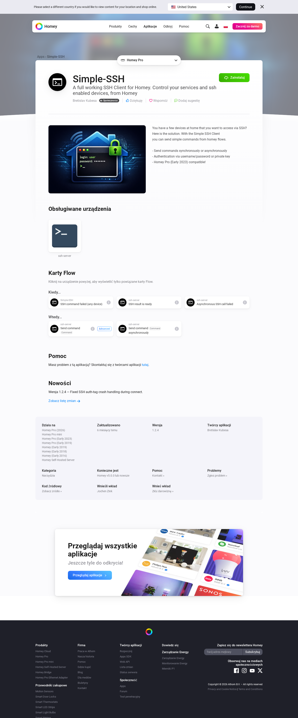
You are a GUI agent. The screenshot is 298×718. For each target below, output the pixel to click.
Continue (245, 7)
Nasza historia (86, 656)
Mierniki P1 (168, 668)
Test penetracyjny (130, 696)
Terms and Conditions (250, 689)
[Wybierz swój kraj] (225, 26)
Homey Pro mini (44, 661)
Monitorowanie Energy (174, 663)
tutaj (145, 365)
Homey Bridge (43, 672)
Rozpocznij (126, 651)
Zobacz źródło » (52, 491)
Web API (125, 661)
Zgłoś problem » (217, 475)
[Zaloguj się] (216, 26)
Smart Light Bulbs (45, 712)
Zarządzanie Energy (173, 658)
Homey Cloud (43, 651)
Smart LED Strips (45, 707)
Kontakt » (158, 475)
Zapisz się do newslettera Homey (240, 645)
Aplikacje (150, 26)
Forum (123, 691)
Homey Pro (41, 656)
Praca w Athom (86, 651)
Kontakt (82, 688)
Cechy (132, 26)
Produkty (115, 26)
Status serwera (128, 672)
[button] (200, 7)
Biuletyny (83, 682)
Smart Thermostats (46, 701)
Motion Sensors (44, 691)
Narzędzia (48, 475)
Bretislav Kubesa (217, 430)
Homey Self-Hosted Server (50, 667)
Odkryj (168, 26)
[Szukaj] (207, 26)
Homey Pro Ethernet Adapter (51, 677)
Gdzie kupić (84, 667)
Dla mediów (84, 677)
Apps (40, 57)
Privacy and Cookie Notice (222, 689)
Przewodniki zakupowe (51, 685)
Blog (80, 672)
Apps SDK (125, 656)
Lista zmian (126, 667)
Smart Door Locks (45, 696)
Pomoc (184, 26)
